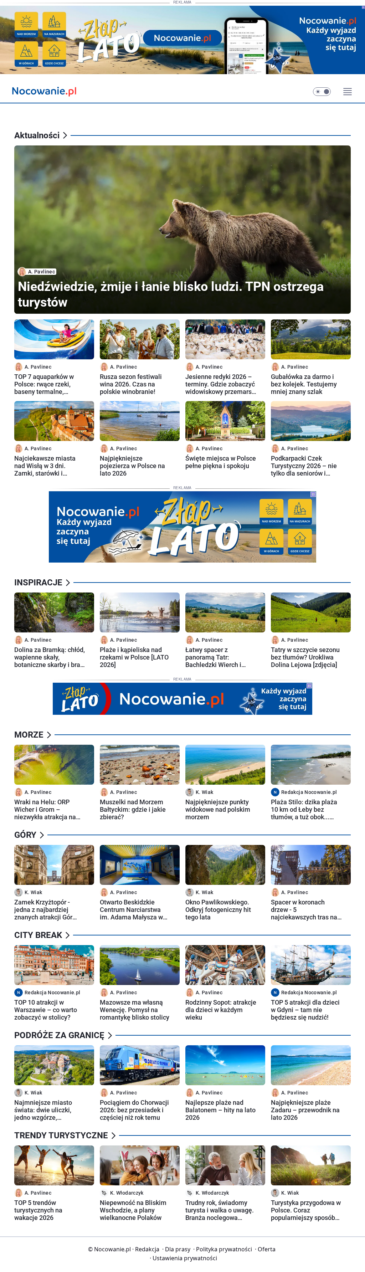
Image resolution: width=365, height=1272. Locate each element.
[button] (322, 91)
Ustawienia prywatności (183, 1258)
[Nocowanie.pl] (50, 91)
